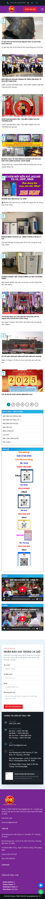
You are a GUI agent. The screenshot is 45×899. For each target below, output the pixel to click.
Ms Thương (24, 543)
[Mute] (37, 599)
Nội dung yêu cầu (9, 692)
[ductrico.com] (12, 9)
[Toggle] (20, 420)
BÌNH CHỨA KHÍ (8, 431)
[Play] (4, 599)
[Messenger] (40, 885)
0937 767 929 (24, 546)
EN (32, 3)
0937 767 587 (24, 467)
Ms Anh (24, 510)
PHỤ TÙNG (6, 442)
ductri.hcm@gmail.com (17, 745)
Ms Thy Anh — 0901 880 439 (21, 735)
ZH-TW (36, 3)
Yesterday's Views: (9, 887)
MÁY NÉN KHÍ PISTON (10, 423)
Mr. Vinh (24, 463)
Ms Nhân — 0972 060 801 (19, 733)
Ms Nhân (24, 485)
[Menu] (42, 9)
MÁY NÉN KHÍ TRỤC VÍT (11, 420)
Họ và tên (7, 665)
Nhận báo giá (30, 9)
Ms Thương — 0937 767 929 (20, 738)
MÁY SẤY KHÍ (7, 427)
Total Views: (7, 889)
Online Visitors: (8, 882)
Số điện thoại (8, 674)
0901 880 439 (24, 514)
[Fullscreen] (41, 599)
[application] (22, 589)
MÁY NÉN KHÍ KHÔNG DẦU (12, 416)
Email (5, 683)
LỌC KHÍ (6, 435)
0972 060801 (24, 488)
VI (28, 3)
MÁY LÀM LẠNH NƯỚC (11, 438)
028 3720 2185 (24, 456)
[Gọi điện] (40, 891)
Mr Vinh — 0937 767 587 (18, 731)
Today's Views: (8, 884)
